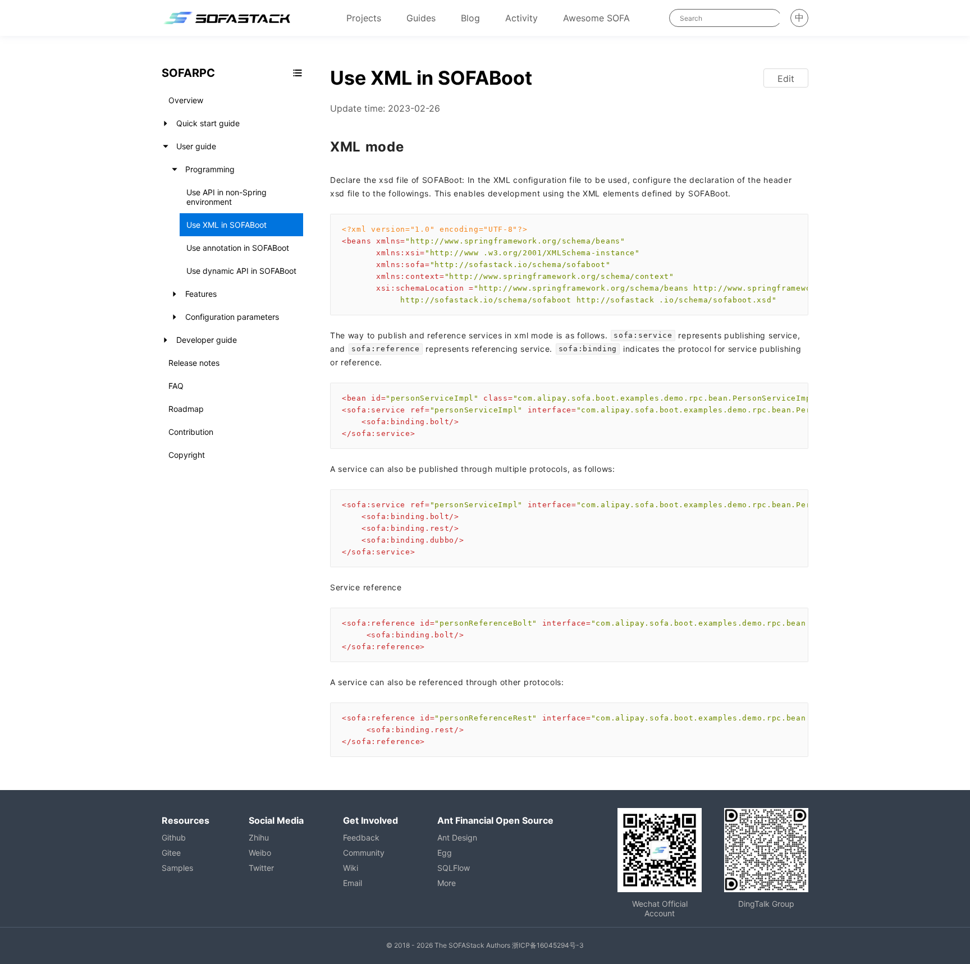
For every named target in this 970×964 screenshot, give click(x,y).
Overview (185, 100)
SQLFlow (453, 868)
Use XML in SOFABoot (226, 224)
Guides (421, 18)
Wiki (350, 868)
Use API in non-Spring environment (226, 196)
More (446, 883)
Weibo (260, 852)
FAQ (176, 386)
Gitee (171, 852)
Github (174, 837)
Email (352, 883)
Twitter (261, 868)
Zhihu (259, 837)
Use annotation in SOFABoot (237, 248)
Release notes (193, 363)
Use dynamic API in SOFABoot (241, 271)
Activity (521, 18)
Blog (470, 18)
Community (364, 852)
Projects (363, 18)
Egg (444, 852)
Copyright (186, 455)
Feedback (361, 837)
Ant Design (457, 837)
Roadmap (186, 409)
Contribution (190, 432)
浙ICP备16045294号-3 (548, 945)
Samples (177, 868)
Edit (785, 78)
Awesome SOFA (596, 18)
